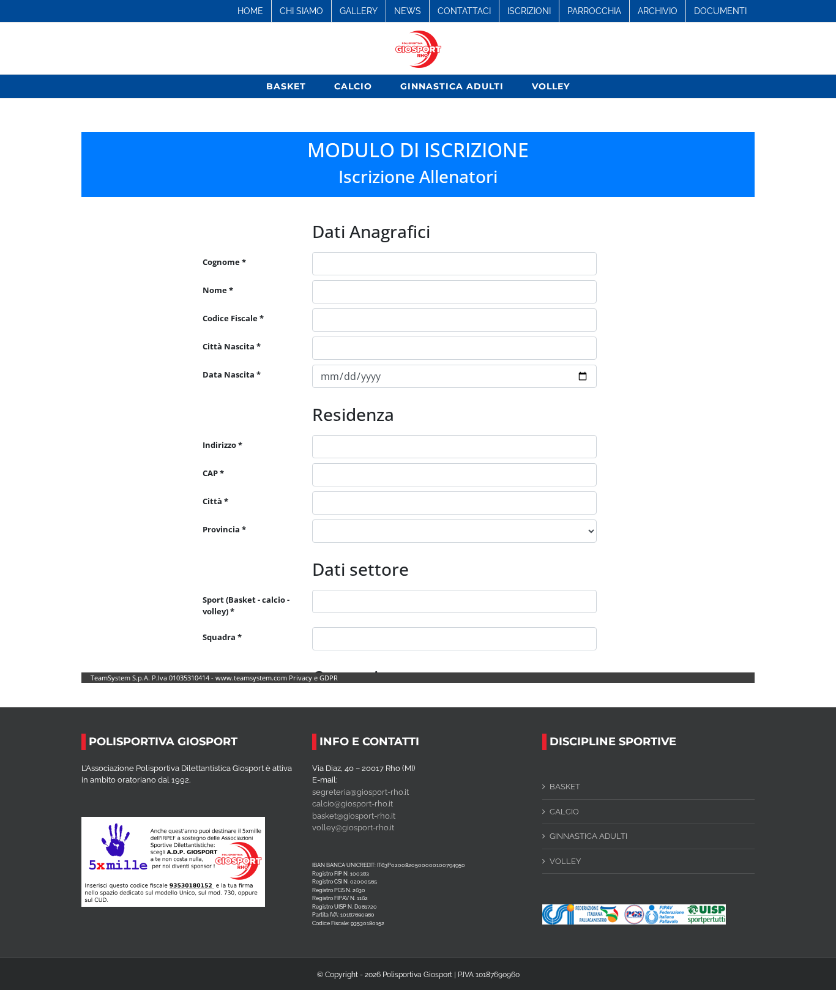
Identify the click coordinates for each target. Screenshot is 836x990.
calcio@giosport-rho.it (352, 803)
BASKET (565, 786)
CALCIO (564, 811)
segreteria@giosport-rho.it (360, 792)
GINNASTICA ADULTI (588, 836)
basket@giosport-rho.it (353, 816)
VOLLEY (565, 861)
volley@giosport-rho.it (353, 827)
